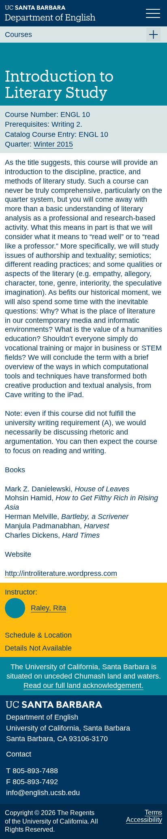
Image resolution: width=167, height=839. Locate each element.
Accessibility (144, 819)
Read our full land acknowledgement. (83, 685)
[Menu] (154, 12)
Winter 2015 (53, 144)
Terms (153, 812)
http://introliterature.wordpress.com (61, 573)
